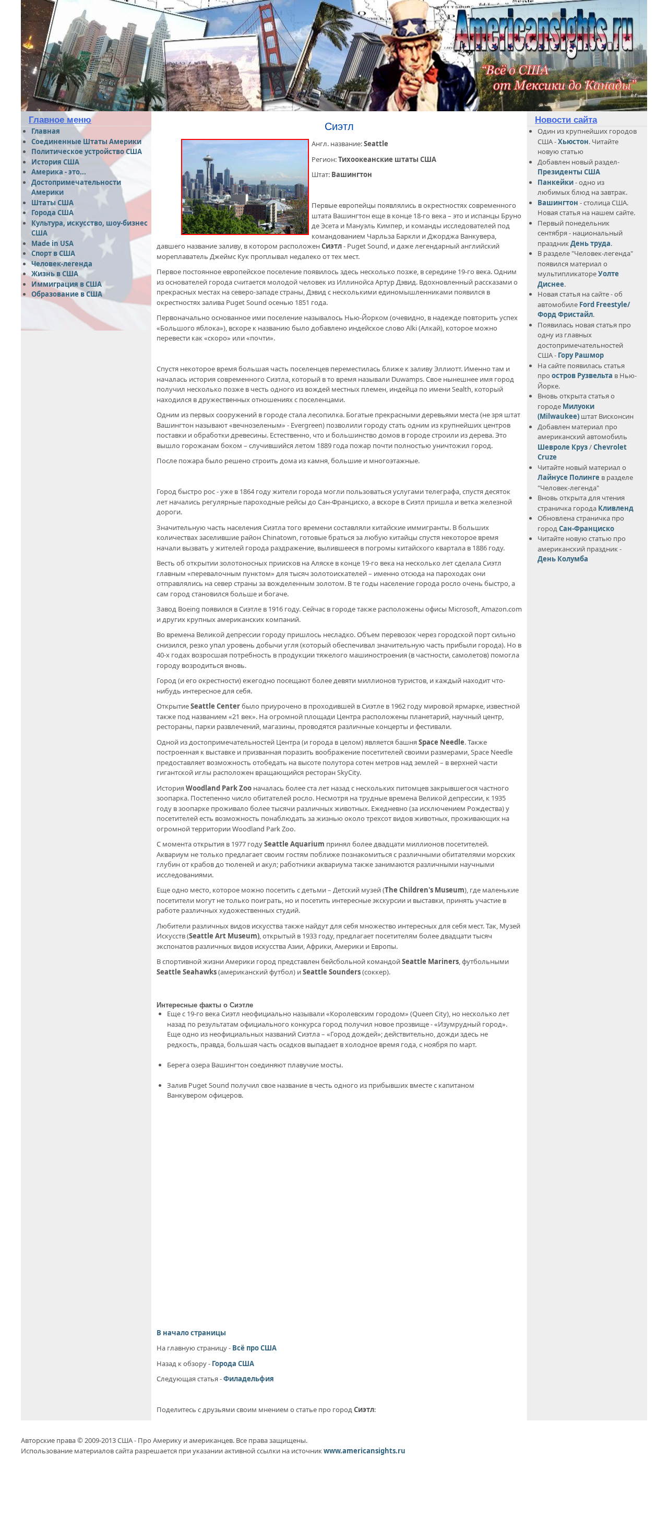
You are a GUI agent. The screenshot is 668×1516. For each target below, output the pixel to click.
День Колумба (563, 558)
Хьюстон (573, 141)
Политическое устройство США (86, 151)
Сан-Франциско (586, 528)
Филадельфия (248, 1378)
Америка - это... (58, 172)
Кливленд (616, 508)
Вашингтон (558, 202)
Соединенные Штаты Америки (86, 141)
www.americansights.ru (364, 1450)
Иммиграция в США (66, 284)
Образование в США (66, 294)
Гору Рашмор (581, 355)
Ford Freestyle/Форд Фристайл (584, 310)
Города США (233, 1363)
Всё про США (254, 1348)
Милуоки (578, 406)
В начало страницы (191, 1332)
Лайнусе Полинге (569, 477)
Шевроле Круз (563, 447)
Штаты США (52, 202)
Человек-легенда (61, 263)
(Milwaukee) (558, 416)
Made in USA (52, 243)
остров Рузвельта (582, 375)
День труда (590, 243)
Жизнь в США (54, 273)
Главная (45, 131)
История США (55, 162)
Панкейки (556, 182)
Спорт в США (53, 253)
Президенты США (569, 172)
